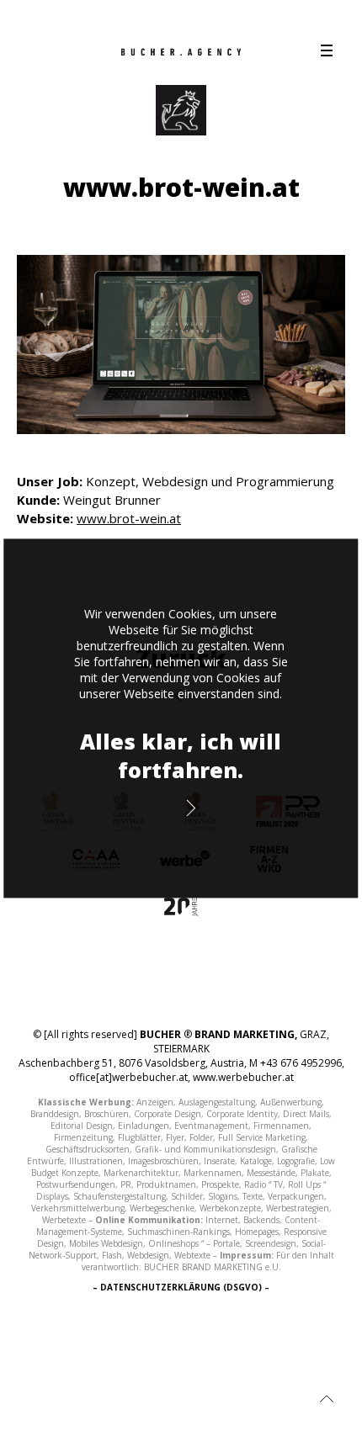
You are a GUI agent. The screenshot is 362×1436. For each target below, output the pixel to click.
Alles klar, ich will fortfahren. (180, 755)
